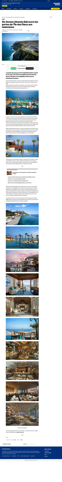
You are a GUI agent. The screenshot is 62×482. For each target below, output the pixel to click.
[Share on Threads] (3, 71)
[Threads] (59, 1)
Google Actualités (21, 68)
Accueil (3, 17)
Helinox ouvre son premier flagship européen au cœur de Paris (19, 182)
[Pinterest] (53, 1)
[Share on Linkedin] (35, 30)
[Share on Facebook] (30, 30)
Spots (5, 17)
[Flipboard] (57, 1)
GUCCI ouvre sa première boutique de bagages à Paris (18, 180)
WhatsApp (14, 68)
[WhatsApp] (58, 1)
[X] (51, 1)
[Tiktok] (54, 1)
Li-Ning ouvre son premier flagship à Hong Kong (17, 178)
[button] (48, 1)
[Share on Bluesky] (3, 73)
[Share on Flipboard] (33, 30)
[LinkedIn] (55, 1)
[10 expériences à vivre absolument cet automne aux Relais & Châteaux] (9, 173)
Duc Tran (4, 29)
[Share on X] (32, 30)
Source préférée (30, 68)
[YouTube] (52, 1)
